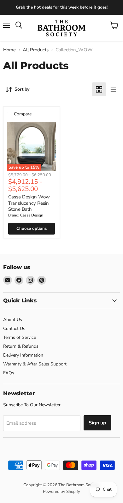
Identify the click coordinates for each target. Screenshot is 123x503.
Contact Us (14, 329)
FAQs (8, 373)
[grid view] (99, 89)
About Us (12, 320)
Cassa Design (31, 215)
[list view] (113, 89)
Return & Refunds (20, 346)
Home (9, 50)
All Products (36, 50)
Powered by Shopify (61, 491)
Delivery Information (23, 355)
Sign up (97, 422)
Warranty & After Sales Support (35, 364)
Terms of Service (19, 337)
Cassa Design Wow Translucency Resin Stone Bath (29, 203)
